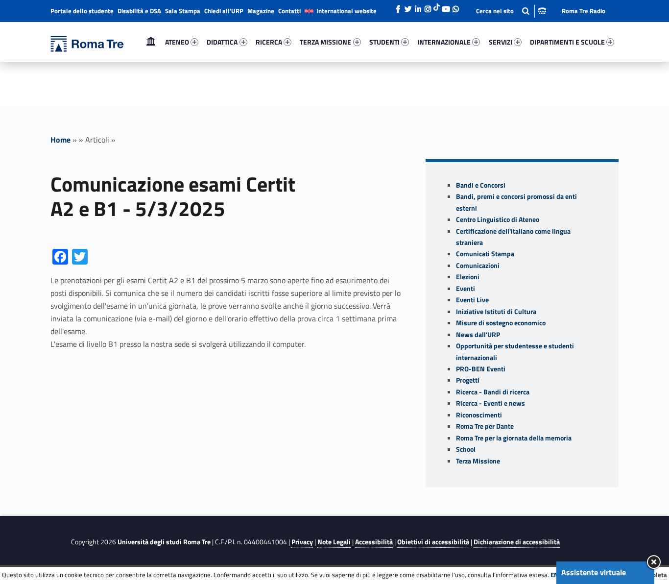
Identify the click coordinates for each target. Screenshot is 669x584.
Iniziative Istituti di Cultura (496, 311)
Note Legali (334, 541)
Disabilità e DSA (139, 11)
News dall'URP (478, 334)
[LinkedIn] (417, 6)
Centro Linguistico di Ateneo (497, 219)
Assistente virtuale (593, 572)
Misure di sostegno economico (501, 322)
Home (151, 42)
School (466, 449)
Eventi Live (472, 299)
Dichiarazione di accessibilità (517, 541)
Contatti (289, 11)
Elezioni (467, 276)
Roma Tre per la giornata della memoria (514, 438)
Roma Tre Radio (583, 11)
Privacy (302, 541)
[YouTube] (445, 6)
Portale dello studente (82, 11)
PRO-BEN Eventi (480, 369)
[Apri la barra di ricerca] (511, 11)
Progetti (467, 380)
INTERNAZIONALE (444, 42)
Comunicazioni (478, 265)
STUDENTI (384, 42)
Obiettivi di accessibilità (433, 541)
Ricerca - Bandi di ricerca (492, 392)
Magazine (260, 11)
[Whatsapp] (455, 6)
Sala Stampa (182, 11)
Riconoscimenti (479, 415)
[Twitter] (408, 6)
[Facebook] (398, 6)
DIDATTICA (222, 42)
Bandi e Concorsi (480, 185)
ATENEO (177, 42)
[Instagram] (427, 6)
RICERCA (269, 42)
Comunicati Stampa (485, 253)
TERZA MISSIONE (325, 42)
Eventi (465, 288)
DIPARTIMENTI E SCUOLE (567, 42)
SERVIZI (500, 42)
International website (346, 11)
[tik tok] (436, 6)
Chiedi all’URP (223, 11)
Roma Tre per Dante (485, 426)
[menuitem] (151, 42)
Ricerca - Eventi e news (490, 403)
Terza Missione (478, 461)
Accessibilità (374, 541)
